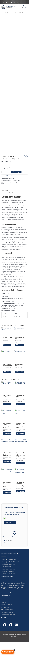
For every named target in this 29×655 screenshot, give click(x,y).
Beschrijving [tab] (4, 190)
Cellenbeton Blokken (10, 175)
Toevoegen (17, 172)
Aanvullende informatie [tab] (7, 192)
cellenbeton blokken (8, 583)
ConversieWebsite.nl (15, 639)
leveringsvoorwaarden (12, 592)
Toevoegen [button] (8, 345)
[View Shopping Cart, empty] (22, 7)
